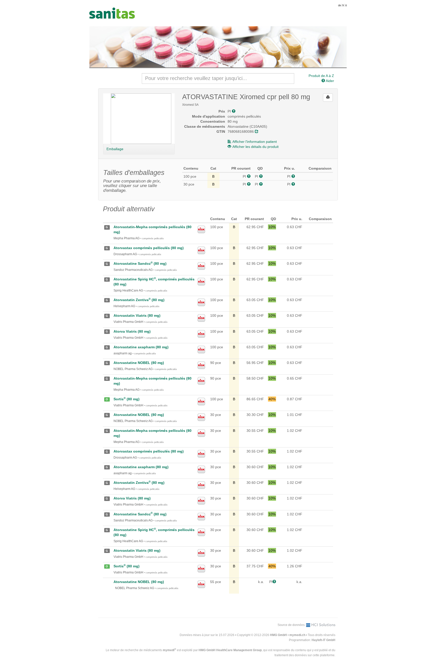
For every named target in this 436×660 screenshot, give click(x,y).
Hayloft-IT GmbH (323, 640)
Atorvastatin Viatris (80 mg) (137, 315)
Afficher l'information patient (254, 142)
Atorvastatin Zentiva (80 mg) (139, 300)
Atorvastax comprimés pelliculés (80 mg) (149, 248)
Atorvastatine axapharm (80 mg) (141, 347)
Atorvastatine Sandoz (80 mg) (140, 263)
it (346, 5)
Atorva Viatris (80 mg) (132, 331)
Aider (329, 81)
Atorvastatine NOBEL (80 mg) (139, 363)
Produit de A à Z (321, 76)
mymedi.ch (297, 635)
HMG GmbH (278, 635)
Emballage (114, 149)
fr (343, 5)
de (339, 5)
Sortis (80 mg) (127, 399)
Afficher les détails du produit (255, 147)
